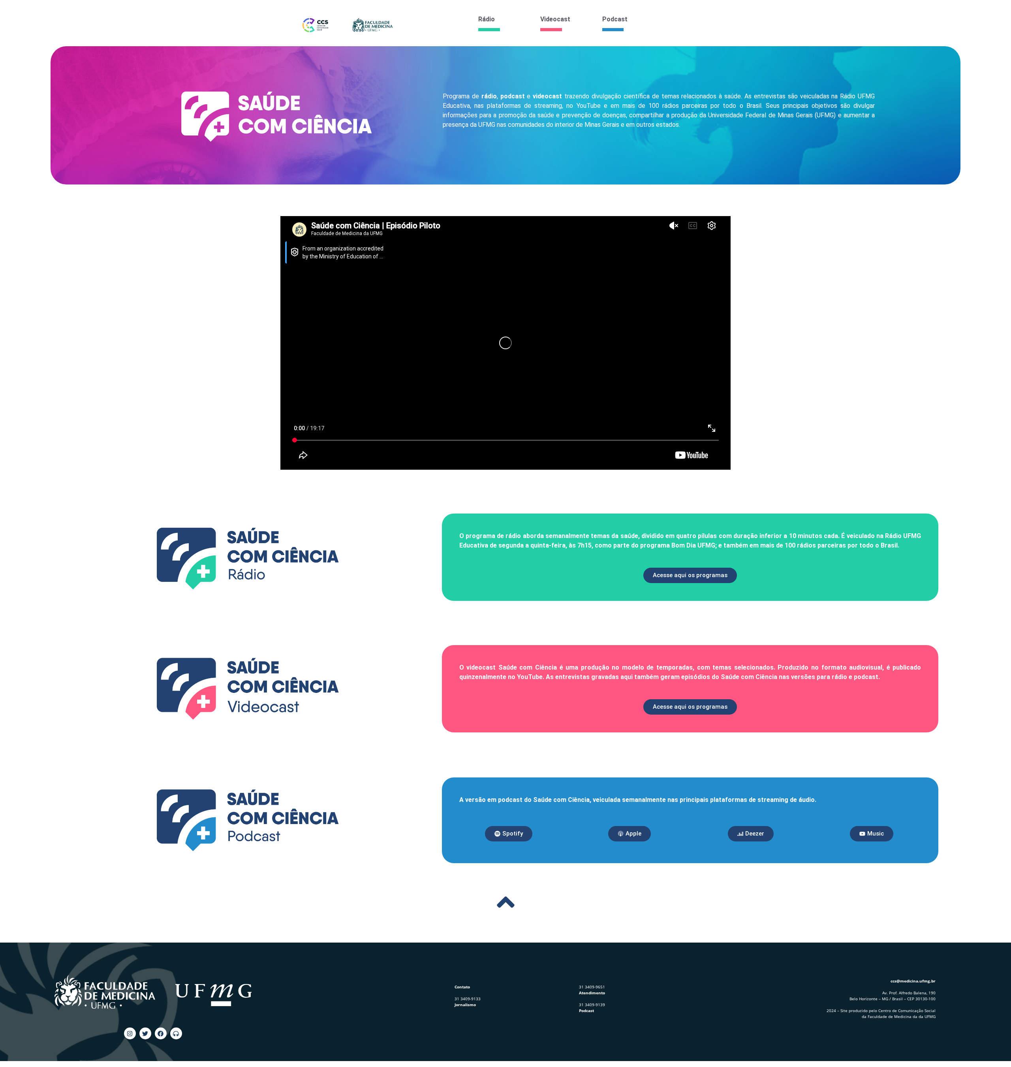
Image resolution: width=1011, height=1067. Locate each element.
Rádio (486, 19)
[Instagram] (130, 1033)
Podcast (615, 19)
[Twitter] (145, 1033)
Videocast (555, 19)
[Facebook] (161, 1033)
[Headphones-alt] (176, 1033)
